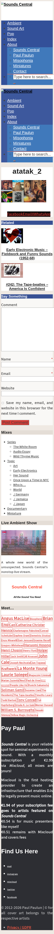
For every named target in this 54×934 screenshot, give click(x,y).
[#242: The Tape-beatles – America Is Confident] (12, 276)
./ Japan (19, 503)
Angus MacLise (15, 618)
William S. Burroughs (17, 709)
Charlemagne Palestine (26, 631)
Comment (9, 305)
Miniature (14, 513)
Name (27, 359)
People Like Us (18, 685)
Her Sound (20, 475)
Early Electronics (25, 470)
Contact (19, 71)
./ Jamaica (20, 499)
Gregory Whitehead (12, 645)
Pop (10, 34)
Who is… (19, 484)
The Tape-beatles (24, 695)
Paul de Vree (33, 680)
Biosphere (36, 619)
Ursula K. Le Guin (24, 705)
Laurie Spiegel (14, 675)
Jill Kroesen (30, 656)
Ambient (14, 23)
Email (27, 373)
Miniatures (22, 66)
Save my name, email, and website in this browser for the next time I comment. (27, 408)
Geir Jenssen (25, 640)
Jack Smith (17, 656)
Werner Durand (43, 705)
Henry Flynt (29, 650)
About (12, 44)
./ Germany (21, 494)
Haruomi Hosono (37, 645)
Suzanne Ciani (33, 690)
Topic (11, 461)
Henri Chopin (11, 650)
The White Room (25, 446)
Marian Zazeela (10, 680)
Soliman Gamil (12, 690)
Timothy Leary (43, 695)
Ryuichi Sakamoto (38, 685)
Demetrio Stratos (40, 635)
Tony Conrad (26, 700)
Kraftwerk (8, 668)
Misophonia (23, 60)
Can (12, 624)
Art (15, 465)
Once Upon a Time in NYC (31, 480)
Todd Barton (8, 700)
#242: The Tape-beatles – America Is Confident (27, 286)
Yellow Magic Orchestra (24, 715)
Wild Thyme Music (26, 456)
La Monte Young (32, 668)
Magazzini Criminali (40, 675)
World (17, 489)
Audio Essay (21, 451)
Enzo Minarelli (9, 640)
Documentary (17, 508)
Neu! (22, 680)
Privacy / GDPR (19, 927)
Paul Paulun (23, 55)
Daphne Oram (21, 635)
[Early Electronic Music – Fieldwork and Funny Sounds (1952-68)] (12, 242)
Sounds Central (26, 50)
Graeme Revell (42, 640)
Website (7, 388)
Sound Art (15, 28)
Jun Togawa (38, 663)
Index (11, 39)
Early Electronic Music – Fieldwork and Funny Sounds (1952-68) (27, 254)
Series (11, 442)
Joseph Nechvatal (20, 663)
